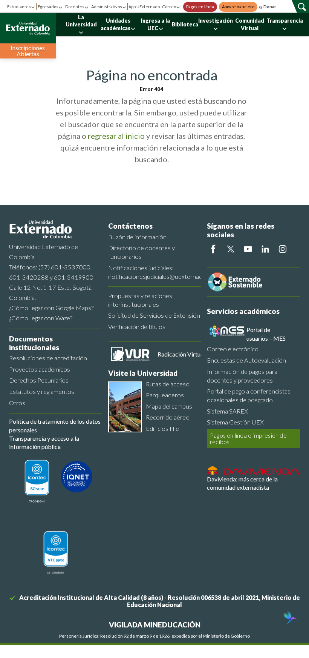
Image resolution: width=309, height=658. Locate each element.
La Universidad (81, 21)
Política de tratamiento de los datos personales (55, 425)
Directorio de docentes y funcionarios (141, 252)
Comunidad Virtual (249, 24)
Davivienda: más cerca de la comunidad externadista (242, 483)
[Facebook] (213, 249)
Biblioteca (185, 24)
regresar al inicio (116, 135)
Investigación (215, 20)
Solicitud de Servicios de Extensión (154, 315)
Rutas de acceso (168, 383)
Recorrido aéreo (168, 417)
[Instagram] (282, 249)
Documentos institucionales (34, 343)
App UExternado (144, 6)
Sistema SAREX (227, 411)
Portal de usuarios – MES (266, 333)
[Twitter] (230, 249)
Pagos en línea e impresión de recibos (248, 439)
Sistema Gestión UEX (235, 422)
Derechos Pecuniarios (39, 380)
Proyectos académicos (39, 369)
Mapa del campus (169, 406)
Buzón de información (137, 236)
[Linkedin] (265, 249)
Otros (17, 402)
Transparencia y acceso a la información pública (44, 442)
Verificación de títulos (136, 326)
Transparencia (284, 20)
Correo (169, 6)
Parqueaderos (165, 394)
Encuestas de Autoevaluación (246, 360)
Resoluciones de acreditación (48, 357)
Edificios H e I (164, 428)
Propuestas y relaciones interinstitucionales (140, 300)
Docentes (74, 6)
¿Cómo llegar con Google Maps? (51, 307)
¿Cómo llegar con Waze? (40, 317)
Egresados (48, 6)
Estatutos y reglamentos (41, 391)
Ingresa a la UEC (155, 24)
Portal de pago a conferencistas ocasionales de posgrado (249, 395)
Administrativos (106, 6)
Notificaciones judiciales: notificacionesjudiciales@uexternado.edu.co (154, 272)
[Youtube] (248, 249)
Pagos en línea (200, 7)
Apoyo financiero (238, 7)
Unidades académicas (115, 24)
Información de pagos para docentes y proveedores (242, 376)
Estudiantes (19, 6)
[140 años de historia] (289, 618)
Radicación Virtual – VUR (190, 354)
